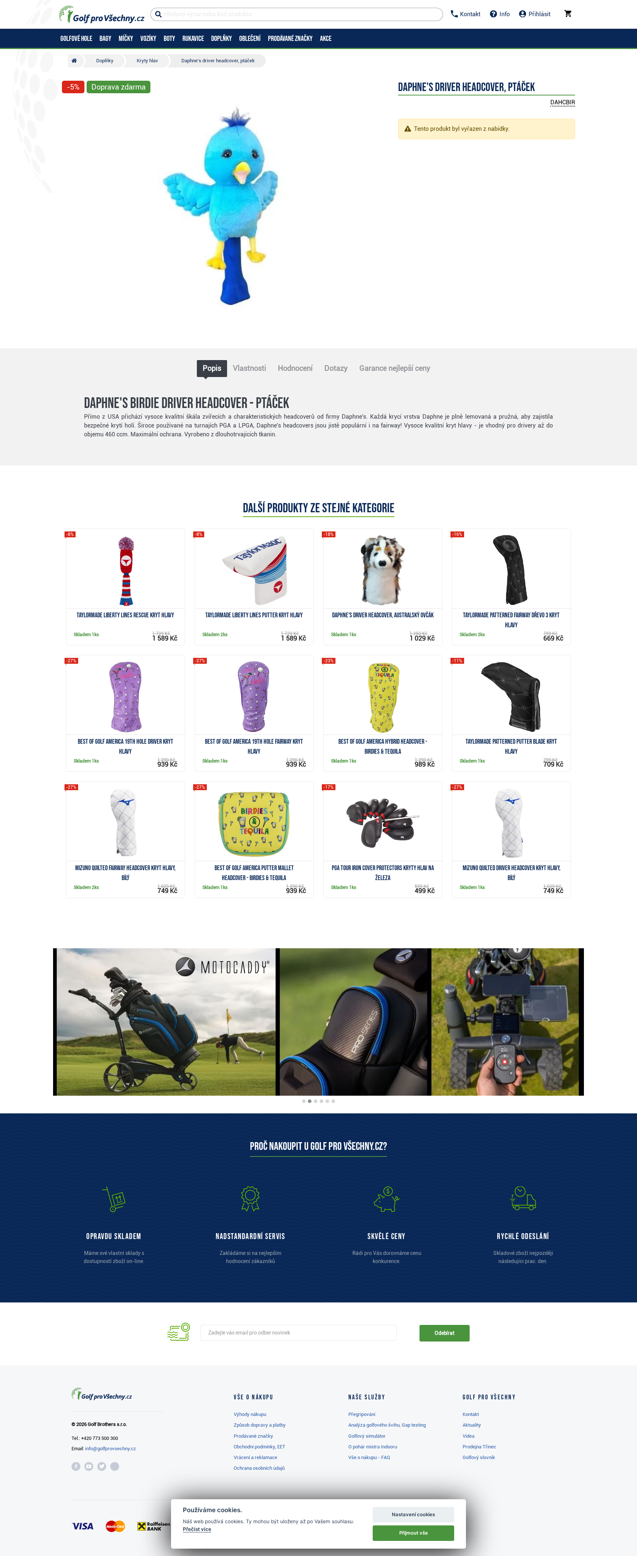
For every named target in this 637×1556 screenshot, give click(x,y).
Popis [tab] (212, 368)
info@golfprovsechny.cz (110, 1448)
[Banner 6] (333, 1101)
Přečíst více (197, 1529)
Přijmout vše (413, 1533)
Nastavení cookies (413, 1514)
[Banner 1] (304, 1101)
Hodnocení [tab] (295, 368)
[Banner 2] (309, 1101)
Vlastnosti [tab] (249, 368)
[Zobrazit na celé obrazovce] (71, 108)
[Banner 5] (327, 1101)
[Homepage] (102, 14)
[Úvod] (76, 61)
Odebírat (445, 1333)
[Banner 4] (321, 1101)
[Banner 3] (315, 1101)
